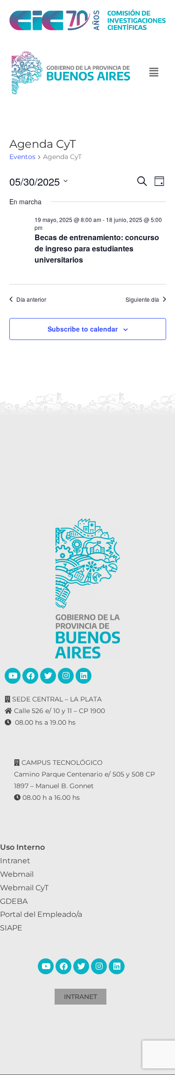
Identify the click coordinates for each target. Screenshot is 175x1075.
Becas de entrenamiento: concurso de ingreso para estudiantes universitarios (97, 248)
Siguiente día (142, 299)
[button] (153, 73)
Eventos (22, 157)
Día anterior (31, 299)
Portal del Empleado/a (41, 914)
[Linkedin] (83, 676)
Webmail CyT (24, 887)
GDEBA (14, 901)
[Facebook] (30, 676)
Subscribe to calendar (83, 328)
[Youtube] (13, 676)
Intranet (15, 860)
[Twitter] (48, 676)
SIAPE (11, 927)
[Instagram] (66, 676)
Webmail (17, 874)
